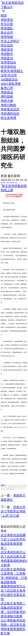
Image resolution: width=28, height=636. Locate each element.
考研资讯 (7, 19)
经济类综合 (8, 66)
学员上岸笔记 (10, 41)
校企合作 (7, 32)
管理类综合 (8, 62)
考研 (5, 391)
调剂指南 (7, 96)
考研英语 (7, 49)
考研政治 (7, 58)
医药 (18, 441)
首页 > (8, 182)
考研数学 (7, 54)
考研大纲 (7, 101)
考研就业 (7, 92)
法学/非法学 (9, 75)
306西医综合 (9, 79)
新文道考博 (8, 118)
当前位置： (3, 182)
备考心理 (7, 88)
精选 (4, 15)
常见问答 (7, 24)
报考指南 (7, 37)
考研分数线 (8, 105)
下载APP (7, 7)
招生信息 (7, 45)
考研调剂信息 (10, 113)
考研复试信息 (10, 109)
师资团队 (7, 28)
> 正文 (16, 182)
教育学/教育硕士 (12, 71)
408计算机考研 (11, 83)
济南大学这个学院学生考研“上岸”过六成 (13, 511)
